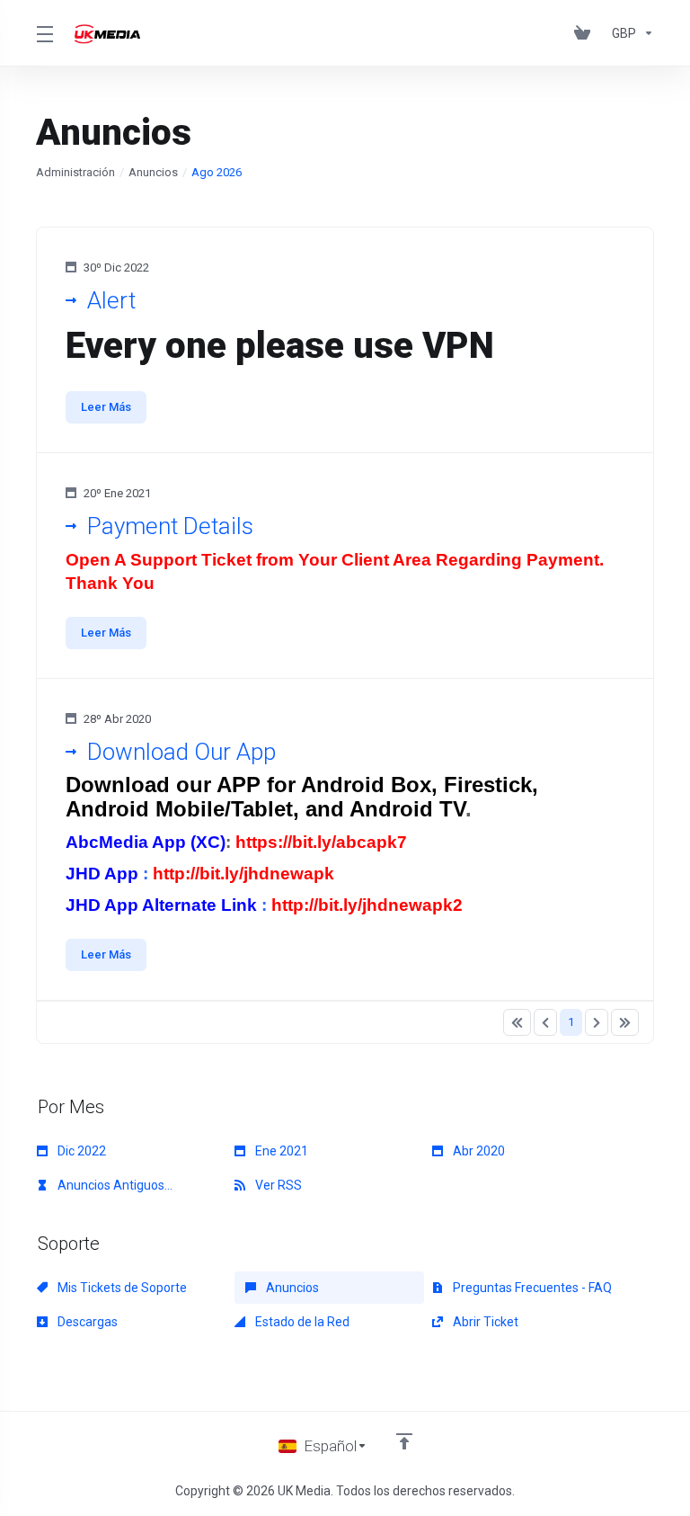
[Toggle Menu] (44, 33)
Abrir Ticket (484, 1322)
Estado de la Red (300, 1322)
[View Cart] (586, 33)
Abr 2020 (477, 1151)
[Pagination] (517, 1022)
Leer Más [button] (106, 407)
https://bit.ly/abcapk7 (321, 842)
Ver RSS (277, 1185)
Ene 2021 (280, 1151)
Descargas (86, 1322)
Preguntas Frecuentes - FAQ (531, 1287)
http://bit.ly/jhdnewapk (243, 873)
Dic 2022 (80, 1151)
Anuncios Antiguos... (113, 1185)
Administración (75, 172)
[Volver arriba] (404, 1441)
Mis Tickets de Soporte (121, 1287)
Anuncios (153, 172)
